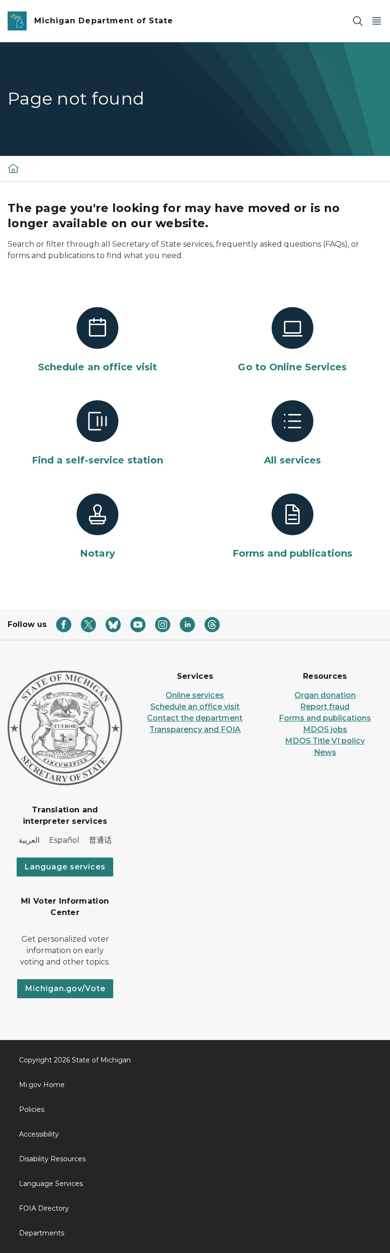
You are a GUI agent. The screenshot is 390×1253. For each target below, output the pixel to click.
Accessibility (39, 1134)
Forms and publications (325, 718)
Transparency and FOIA (195, 729)
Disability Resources (52, 1159)
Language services (65, 866)
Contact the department (195, 718)
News (325, 752)
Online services (195, 695)
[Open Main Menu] (376, 21)
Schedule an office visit (195, 706)
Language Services (51, 1183)
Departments (41, 1233)
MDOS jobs (325, 729)
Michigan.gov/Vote (65, 988)
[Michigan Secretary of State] (13, 168)
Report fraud (325, 706)
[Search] (357, 21)
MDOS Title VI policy (325, 740)
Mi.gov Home (42, 1084)
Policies (31, 1109)
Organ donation (325, 695)
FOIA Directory (44, 1208)
